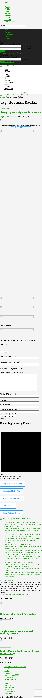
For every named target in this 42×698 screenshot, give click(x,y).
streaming (10, 679)
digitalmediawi (6, 117)
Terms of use (9, 693)
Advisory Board (10, 687)
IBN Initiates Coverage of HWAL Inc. (17, 544)
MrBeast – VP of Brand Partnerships (18, 614)
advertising (5, 108)
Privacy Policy (9, 691)
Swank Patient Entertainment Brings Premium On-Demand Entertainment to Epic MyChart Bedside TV (22, 530)
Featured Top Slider (15, 667)
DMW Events (8, 506)
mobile (7, 9)
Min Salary (4, 400)
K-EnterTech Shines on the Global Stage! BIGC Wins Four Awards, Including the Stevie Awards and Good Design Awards (23, 524)
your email (24, 59)
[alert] (21, 452)
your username (26, 46)
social (7, 18)
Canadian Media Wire (11, 491)
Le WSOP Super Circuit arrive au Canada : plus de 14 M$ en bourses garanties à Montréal (22, 535)
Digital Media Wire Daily (12, 484)
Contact (7, 38)
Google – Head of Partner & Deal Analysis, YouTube (16, 632)
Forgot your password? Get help (11, 53)
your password (26, 48)
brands (7, 20)
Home (6, 30)
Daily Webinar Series (11, 513)
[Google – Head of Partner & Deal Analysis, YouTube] (5, 627)
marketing (9, 15)
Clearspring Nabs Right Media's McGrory (20, 112)
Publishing (8, 34)
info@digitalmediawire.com (18, 594)
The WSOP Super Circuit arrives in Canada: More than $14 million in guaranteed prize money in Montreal (22, 540)
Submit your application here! (21, 127)
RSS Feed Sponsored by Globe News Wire (17, 519)
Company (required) (8, 409)
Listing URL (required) (9, 394)
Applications (11, 675)
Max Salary (5, 405)
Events (7, 5)
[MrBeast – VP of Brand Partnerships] (5, 610)
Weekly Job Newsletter (12, 498)
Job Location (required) (10, 362)
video (6, 11)
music (7, 7)
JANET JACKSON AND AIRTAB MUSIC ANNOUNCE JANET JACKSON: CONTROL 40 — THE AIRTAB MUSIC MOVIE (22, 564)
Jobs (6, 3)
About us (7, 683)
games (7, 13)
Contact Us (8, 689)
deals (8, 669)
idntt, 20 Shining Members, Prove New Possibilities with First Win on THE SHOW (22, 547)
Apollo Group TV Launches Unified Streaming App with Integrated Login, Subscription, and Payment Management (23, 574)
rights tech (9, 22)
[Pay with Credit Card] (13, 416)
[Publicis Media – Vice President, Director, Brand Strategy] (5, 647)
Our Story (8, 32)
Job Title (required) (8, 356)
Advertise (7, 685)
